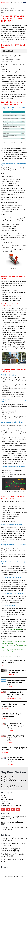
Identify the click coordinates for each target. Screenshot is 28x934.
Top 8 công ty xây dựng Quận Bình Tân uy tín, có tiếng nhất (15, 726)
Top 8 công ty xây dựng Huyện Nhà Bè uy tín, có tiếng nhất (15, 760)
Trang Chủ (5, 8)
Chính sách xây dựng (8, 785)
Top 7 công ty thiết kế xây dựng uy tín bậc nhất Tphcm (16, 682)
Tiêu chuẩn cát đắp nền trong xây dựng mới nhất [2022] (12, 855)
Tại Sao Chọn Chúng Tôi (9, 787)
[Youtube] (18, 809)
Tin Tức (12, 8)
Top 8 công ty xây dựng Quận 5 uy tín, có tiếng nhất (15, 738)
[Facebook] (3, 809)
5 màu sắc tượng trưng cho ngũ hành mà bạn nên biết (13, 844)
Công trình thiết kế (7, 781)
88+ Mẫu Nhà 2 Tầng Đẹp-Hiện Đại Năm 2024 (14, 749)
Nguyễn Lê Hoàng (7, 656)
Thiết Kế (24, 781)
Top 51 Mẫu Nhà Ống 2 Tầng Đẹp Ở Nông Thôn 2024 (14, 705)
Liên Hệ (20, 787)
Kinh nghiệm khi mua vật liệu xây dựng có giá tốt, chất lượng (13, 650)
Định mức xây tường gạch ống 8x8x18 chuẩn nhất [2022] (11, 850)
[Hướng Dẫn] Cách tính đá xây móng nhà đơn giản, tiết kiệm (13, 642)
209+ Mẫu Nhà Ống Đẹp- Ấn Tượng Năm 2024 (12, 715)
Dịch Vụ (17, 781)
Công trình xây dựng (8, 779)
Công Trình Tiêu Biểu (8, 777)
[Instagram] (8, 809)
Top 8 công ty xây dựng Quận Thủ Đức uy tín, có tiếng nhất (15, 694)
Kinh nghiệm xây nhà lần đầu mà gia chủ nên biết (14, 646)
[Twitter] (13, 809)
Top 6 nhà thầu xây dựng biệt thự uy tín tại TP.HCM (14, 661)
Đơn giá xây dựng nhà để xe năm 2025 (17, 671)
